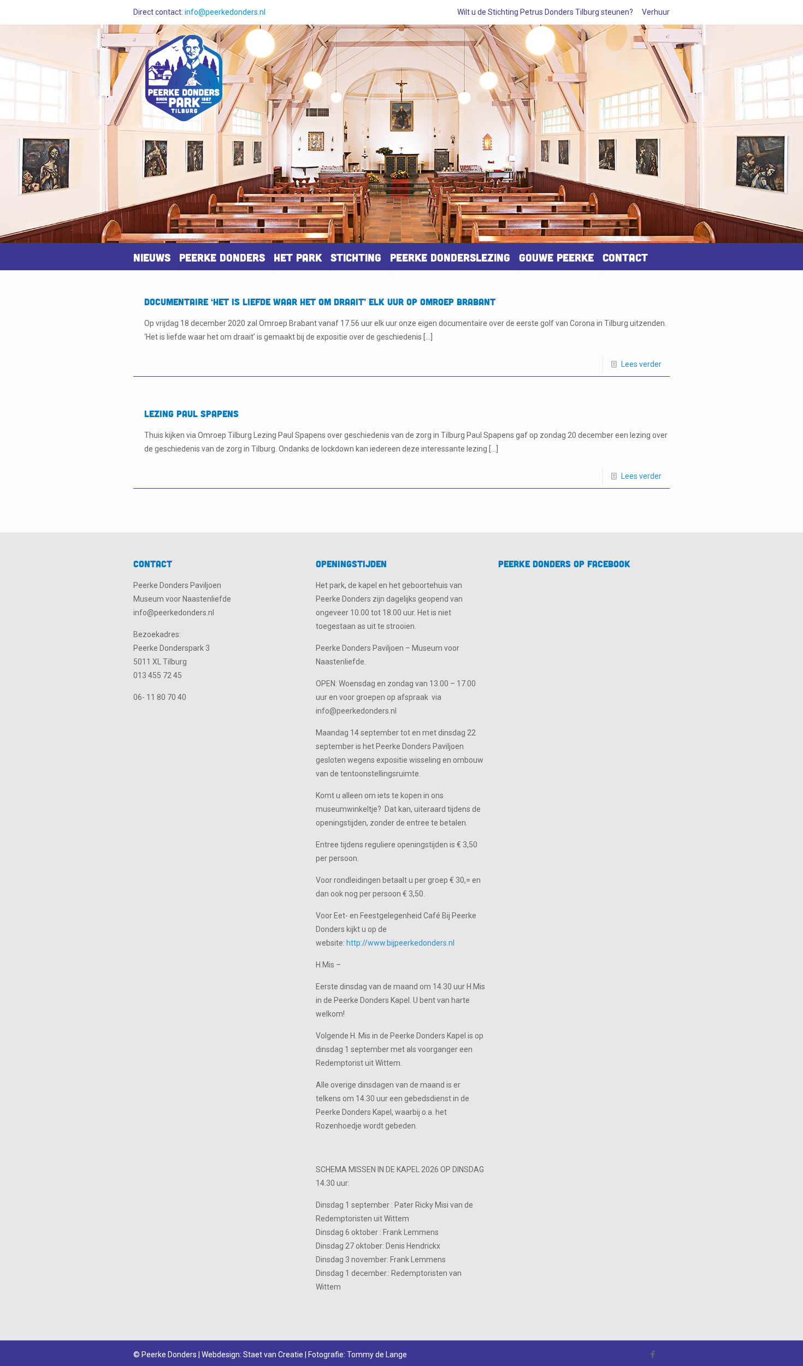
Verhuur (656, 12)
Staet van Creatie (273, 1354)
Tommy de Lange (377, 1354)
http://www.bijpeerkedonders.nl (400, 943)
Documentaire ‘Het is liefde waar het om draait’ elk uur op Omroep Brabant (319, 301)
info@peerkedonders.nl (225, 12)
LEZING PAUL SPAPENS (191, 413)
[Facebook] (653, 1354)
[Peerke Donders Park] (184, 83)
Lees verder (641, 364)
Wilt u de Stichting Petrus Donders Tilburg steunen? (545, 12)
